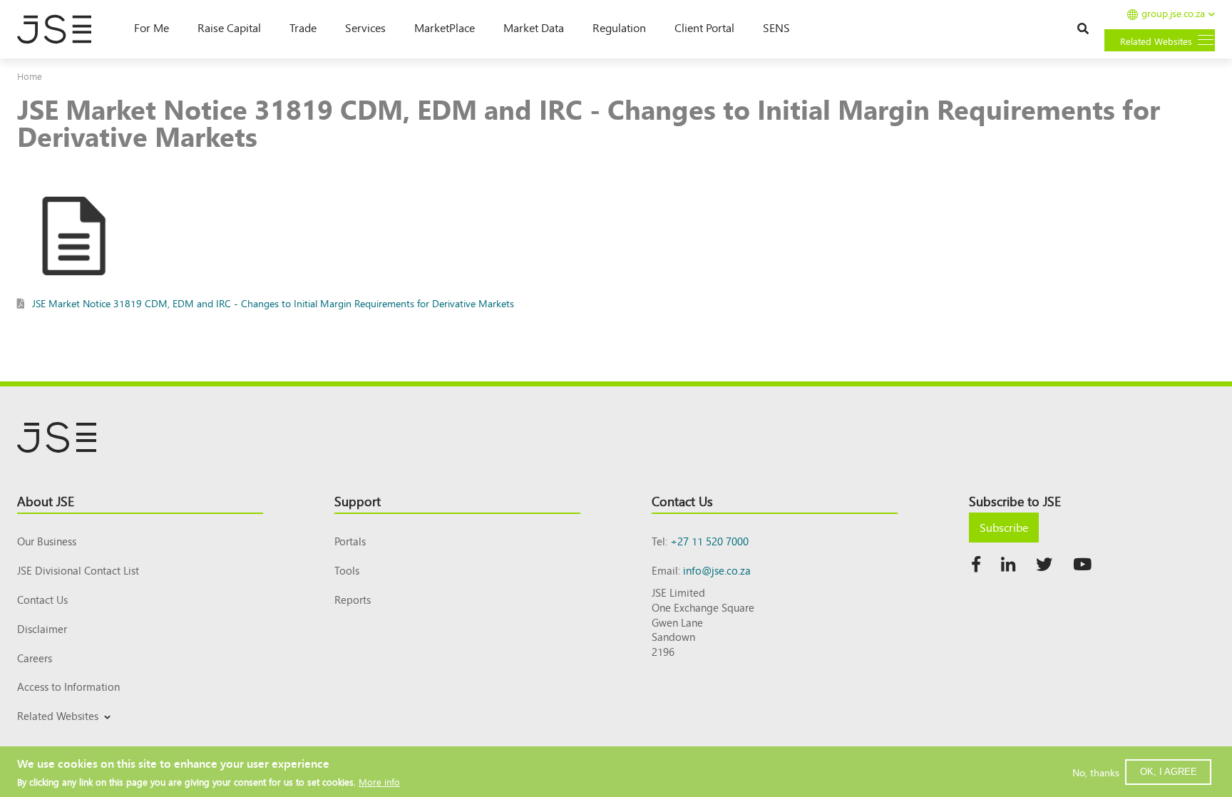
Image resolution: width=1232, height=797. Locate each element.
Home (29, 76)
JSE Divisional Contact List (78, 570)
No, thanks (1095, 771)
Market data (533, 27)
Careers (34, 657)
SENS (776, 27)
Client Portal (704, 27)
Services (365, 27)
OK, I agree (1168, 771)
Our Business (46, 540)
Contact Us (42, 599)
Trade (303, 27)
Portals (350, 540)
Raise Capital (229, 27)
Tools (346, 570)
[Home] (61, 29)
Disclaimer (42, 628)
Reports (352, 599)
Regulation (619, 27)
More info (379, 781)
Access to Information (68, 686)
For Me (151, 27)
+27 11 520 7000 (709, 540)
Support (357, 500)
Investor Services (51, 732)
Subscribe (1004, 527)
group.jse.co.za (1173, 14)
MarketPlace (444, 27)
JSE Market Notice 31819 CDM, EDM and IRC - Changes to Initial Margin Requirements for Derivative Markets (273, 303)
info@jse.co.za (717, 570)
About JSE (45, 500)
